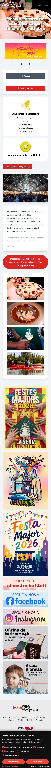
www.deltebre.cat (25, 128)
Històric (29, 720)
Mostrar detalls (12, 755)
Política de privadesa (21, 717)
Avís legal (6, 717)
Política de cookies (39, 717)
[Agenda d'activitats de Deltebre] (25, 149)
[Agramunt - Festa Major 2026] (25, 51)
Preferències (10, 751)
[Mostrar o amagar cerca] (40, 4)
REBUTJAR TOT (37, 762)
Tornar (27, 76)
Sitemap (11, 720)
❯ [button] (29, 63)
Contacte (39, 720)
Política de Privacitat (10, 766)
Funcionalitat (25, 751)
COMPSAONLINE (43, 766)
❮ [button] (22, 63)
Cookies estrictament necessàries (18, 747)
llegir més (10, 246)
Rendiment (41, 747)
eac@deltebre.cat (25, 131)
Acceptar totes (13, 762)
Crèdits (20, 720)
